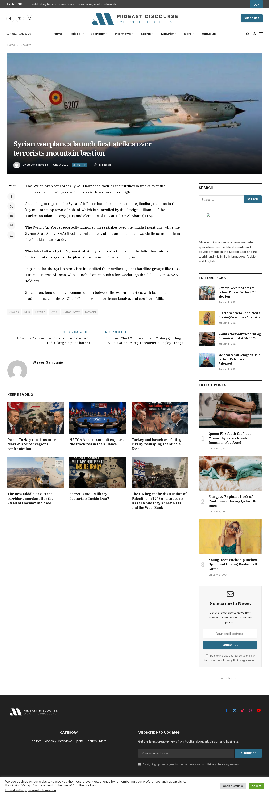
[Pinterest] (11, 226)
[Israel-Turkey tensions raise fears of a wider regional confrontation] (35, 418)
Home (58, 33)
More (188, 33)
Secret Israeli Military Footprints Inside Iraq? (89, 496)
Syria (54, 312)
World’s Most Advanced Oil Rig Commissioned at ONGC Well (239, 336)
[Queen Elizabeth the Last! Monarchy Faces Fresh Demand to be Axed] (230, 410)
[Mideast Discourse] (134, 18)
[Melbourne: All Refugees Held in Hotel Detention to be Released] (207, 360)
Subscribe (251, 18)
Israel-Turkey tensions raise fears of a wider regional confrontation (74, 4)
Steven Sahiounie (37, 164)
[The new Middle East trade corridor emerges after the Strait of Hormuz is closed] (35, 472)
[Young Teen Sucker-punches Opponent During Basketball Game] (230, 536)
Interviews (123, 33)
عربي (256, 4)
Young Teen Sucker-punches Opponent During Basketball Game (232, 564)
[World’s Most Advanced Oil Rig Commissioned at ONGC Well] (207, 339)
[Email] (11, 235)
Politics (74, 33)
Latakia (40, 312)
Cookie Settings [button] (233, 785)
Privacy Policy (232, 660)
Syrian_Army (71, 312)
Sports (146, 33)
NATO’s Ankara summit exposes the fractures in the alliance (96, 442)
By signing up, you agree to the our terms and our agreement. (191, 764)
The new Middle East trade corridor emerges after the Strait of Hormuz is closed (30, 498)
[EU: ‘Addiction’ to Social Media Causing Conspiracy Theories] (207, 318)
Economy (98, 33)
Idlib (27, 312)
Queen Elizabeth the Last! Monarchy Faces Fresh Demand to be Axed (230, 438)
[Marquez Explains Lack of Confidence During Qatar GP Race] (230, 473)
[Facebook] (11, 197)
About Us (209, 33)
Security (167, 33)
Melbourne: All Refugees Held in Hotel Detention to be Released (239, 359)
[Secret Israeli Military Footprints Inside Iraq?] (97, 472)
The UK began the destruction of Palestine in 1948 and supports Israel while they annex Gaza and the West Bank (159, 501)
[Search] (247, 34)
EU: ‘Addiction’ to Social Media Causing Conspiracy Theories (239, 315)
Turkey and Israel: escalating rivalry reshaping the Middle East (157, 444)
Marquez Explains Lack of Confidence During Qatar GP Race (232, 501)
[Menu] (261, 34)
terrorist (90, 312)
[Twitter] (11, 206)
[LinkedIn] (11, 216)
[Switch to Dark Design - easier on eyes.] (254, 33)
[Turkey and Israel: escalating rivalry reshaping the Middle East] (160, 418)
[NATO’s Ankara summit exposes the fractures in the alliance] (97, 418)
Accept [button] (256, 785)
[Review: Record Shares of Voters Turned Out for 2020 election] (207, 293)
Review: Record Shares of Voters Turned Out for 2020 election (237, 292)
